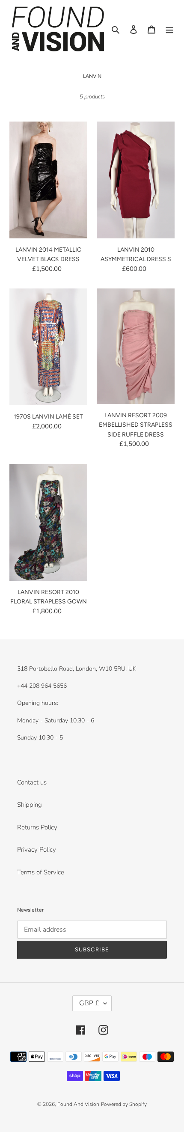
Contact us (32, 782)
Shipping (29, 804)
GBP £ (89, 1003)
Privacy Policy (36, 849)
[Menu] (169, 29)
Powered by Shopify (124, 1104)
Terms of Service (40, 872)
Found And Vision (78, 1104)
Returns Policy (37, 827)
